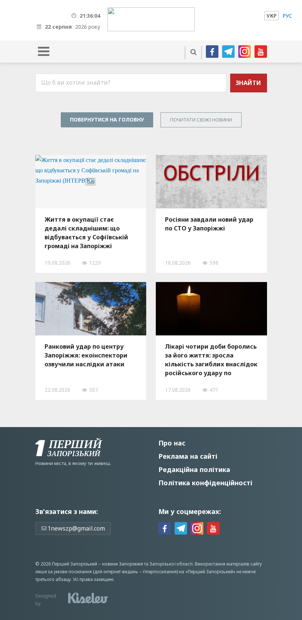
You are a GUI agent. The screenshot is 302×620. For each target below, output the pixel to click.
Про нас (171, 442)
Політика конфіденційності (205, 482)
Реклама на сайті (187, 456)
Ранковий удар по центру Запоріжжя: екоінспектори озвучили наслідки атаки (86, 355)
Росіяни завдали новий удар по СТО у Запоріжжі (209, 223)
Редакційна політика (194, 469)
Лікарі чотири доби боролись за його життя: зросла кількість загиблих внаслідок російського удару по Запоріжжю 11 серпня (211, 359)
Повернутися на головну (107, 119)
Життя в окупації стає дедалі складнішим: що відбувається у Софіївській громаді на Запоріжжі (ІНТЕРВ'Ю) (86, 232)
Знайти (248, 83)
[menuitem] (272, 15)
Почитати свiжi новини (201, 119)
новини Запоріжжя (122, 564)
